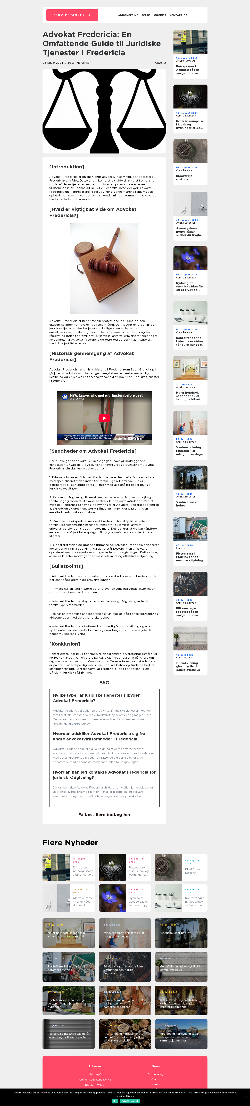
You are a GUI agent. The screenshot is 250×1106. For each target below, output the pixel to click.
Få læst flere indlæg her (104, 814)
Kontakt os (178, 15)
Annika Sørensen (186, 61)
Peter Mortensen (79, 62)
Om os (146, 15)
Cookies (160, 15)
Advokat (160, 62)
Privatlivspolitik (130, 1101)
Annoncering (128, 15)
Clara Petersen (184, 170)
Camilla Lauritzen (186, 115)
